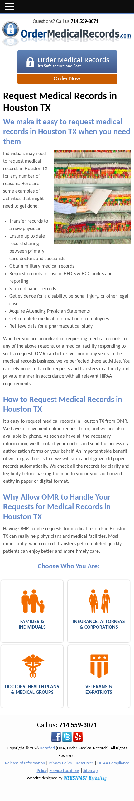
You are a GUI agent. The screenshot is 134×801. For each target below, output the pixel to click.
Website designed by (45, 778)
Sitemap (90, 770)
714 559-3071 (84, 21)
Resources (84, 763)
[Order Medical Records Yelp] (78, 736)
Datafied (47, 748)
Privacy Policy (60, 763)
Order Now (67, 79)
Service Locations (64, 770)
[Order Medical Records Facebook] (56, 736)
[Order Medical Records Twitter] (67, 736)
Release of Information (25, 763)
